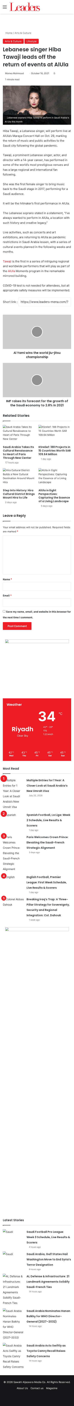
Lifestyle (32, 41)
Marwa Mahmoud (14, 73)
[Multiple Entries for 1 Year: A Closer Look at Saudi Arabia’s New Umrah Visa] (13, 794)
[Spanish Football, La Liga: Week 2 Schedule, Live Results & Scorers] (13, 819)
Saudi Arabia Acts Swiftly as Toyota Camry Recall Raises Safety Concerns (46, 1351)
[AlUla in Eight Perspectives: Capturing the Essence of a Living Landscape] (55, 477)
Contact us (37, 1388)
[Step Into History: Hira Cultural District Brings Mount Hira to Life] (19, 477)
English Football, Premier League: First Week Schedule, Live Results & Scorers (47, 882)
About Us (22, 1388)
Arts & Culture (23, 32)
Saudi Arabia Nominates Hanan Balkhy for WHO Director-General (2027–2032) (48, 1316)
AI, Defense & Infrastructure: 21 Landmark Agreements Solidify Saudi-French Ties (48, 1281)
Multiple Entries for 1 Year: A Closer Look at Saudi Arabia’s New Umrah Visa (47, 785)
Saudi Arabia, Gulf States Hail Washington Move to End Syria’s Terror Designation (49, 1259)
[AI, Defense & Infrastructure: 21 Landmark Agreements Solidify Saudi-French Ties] (13, 1290)
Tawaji (7, 261)
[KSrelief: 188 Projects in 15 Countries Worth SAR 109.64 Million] (55, 434)
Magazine (51, 1388)
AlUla (11, 271)
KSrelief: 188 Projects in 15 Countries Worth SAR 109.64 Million (55, 450)
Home (9, 32)
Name (7, 579)
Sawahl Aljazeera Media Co (29, 1382)
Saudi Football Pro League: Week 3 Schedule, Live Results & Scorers (48, 1237)
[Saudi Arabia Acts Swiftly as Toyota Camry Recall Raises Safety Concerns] (13, 1356)
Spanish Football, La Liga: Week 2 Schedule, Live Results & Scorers (48, 820)
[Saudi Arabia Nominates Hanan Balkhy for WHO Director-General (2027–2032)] (13, 1324)
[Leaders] (24, 7)
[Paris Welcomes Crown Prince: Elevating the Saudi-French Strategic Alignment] (13, 853)
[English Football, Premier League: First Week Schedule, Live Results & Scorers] (13, 881)
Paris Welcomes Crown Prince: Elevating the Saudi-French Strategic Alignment (47, 842)
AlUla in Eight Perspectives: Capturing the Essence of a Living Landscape (54, 495)
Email (7, 595)
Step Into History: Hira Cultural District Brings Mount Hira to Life (19, 493)
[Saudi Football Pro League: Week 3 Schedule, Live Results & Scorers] (13, 1236)
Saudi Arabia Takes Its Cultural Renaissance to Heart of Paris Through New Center (18, 452)
